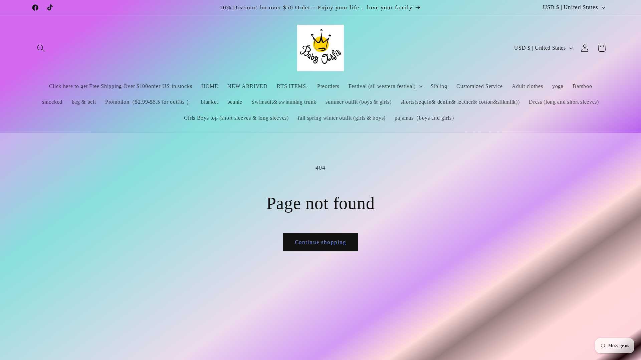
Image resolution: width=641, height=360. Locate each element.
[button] (41, 48)
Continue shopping (321, 242)
